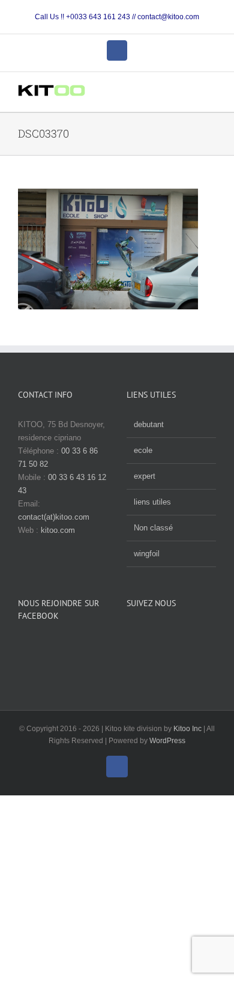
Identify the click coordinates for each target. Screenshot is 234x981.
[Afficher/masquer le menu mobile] (211, 93)
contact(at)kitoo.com (53, 516)
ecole (143, 450)
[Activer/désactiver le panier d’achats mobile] (189, 93)
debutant (149, 424)
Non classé (153, 527)
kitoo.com (58, 530)
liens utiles (152, 501)
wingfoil (147, 553)
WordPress (167, 741)
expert (144, 476)
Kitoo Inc (187, 728)
